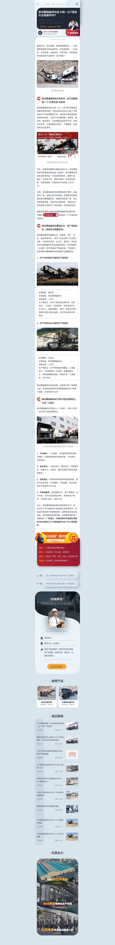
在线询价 (50, 214)
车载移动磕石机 (68, 702)
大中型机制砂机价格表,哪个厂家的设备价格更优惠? (61, 583)
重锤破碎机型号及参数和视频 (48, 806)
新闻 (53, 4)
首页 (47, 4)
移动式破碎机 (46, 702)
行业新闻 (60, 4)
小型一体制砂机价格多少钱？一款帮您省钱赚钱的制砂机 (61, 575)
